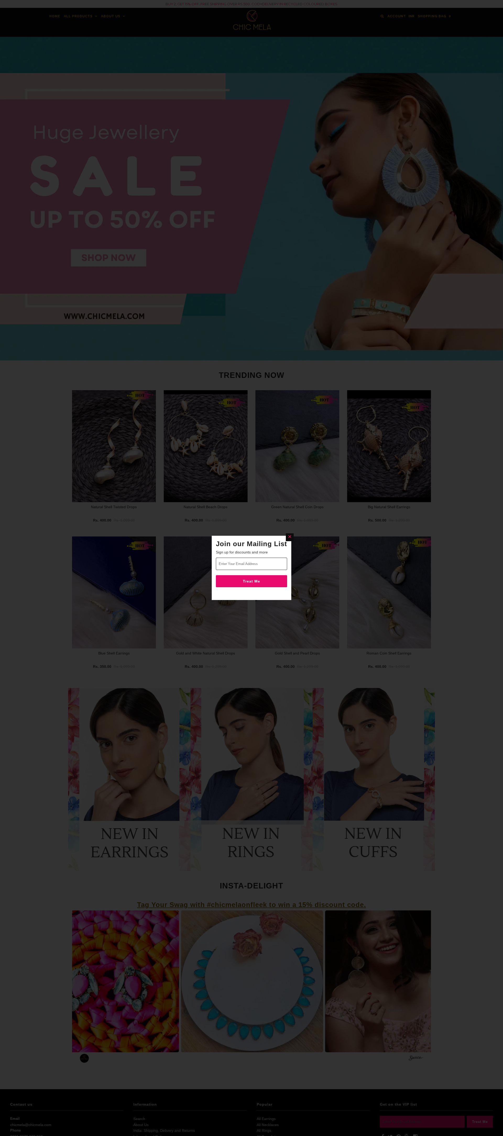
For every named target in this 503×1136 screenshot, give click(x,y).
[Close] (290, 537)
